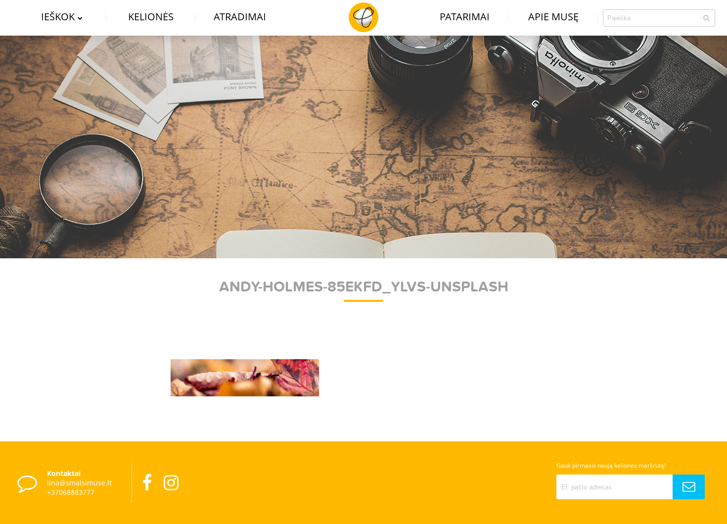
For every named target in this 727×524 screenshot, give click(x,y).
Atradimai (240, 16)
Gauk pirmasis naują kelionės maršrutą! (611, 465)
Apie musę (553, 16)
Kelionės (151, 16)
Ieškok (58, 16)
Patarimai (465, 16)
